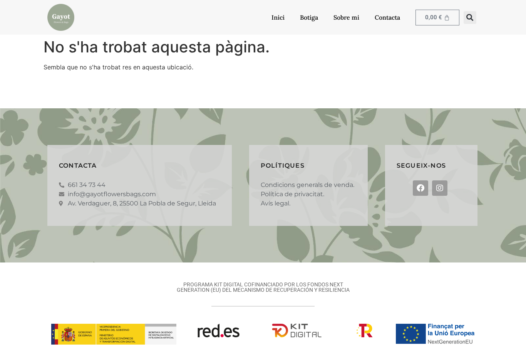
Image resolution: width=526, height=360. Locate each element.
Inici (278, 17)
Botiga (309, 17)
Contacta (387, 17)
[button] (470, 17)
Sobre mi (346, 17)
